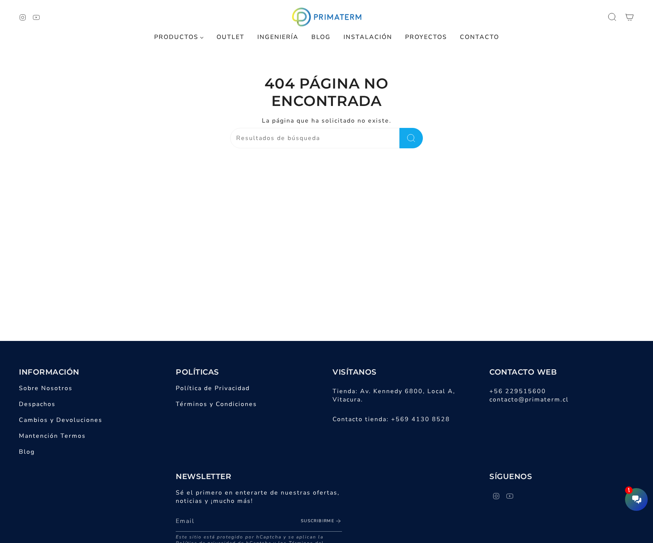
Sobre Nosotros (46, 388)
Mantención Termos (52, 436)
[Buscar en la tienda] (411, 138)
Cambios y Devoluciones (60, 420)
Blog (27, 452)
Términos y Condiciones (216, 404)
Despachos (37, 404)
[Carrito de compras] (629, 17)
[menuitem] (179, 37)
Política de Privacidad (213, 388)
